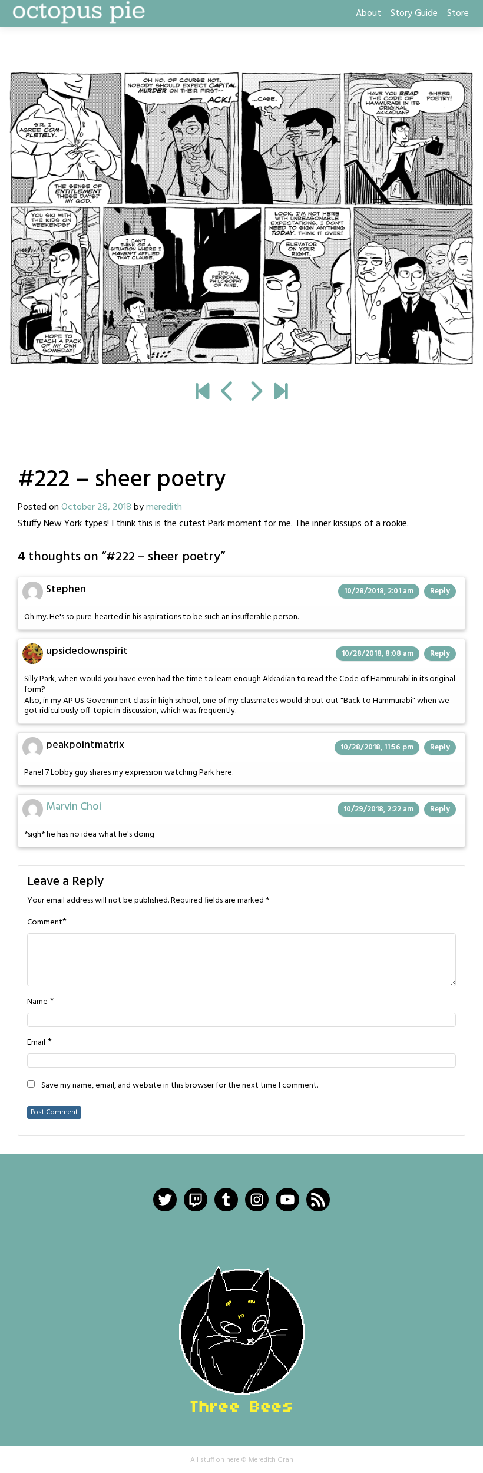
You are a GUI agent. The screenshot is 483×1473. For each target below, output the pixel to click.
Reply (440, 591)
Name (37, 1002)
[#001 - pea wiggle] (202, 393)
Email (36, 1043)
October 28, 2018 (96, 507)
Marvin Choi (73, 806)
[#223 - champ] (241, 218)
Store (458, 13)
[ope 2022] (280, 393)
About (368, 13)
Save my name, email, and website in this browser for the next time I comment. (179, 1086)
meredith (164, 507)
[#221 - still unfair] (227, 393)
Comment (44, 923)
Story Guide (414, 13)
